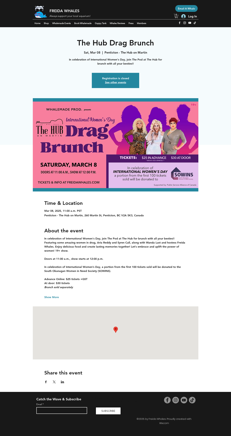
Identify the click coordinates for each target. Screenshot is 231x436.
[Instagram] (175, 400)
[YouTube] (184, 400)
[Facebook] (167, 400)
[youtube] (189, 23)
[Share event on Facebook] (46, 382)
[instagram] (184, 23)
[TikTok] (195, 23)
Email (40, 404)
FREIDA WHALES (64, 11)
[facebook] (179, 23)
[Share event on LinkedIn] (62, 382)
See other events (115, 82)
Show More (51, 297)
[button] (176, 16)
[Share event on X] (54, 382)
